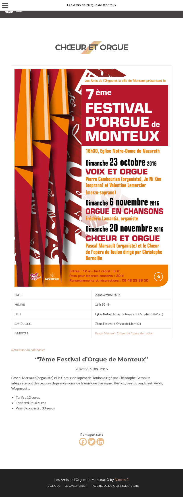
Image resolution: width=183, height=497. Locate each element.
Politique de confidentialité (115, 485)
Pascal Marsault (105, 333)
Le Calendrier (76, 485)
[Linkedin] (100, 442)
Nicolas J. (122, 480)
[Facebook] (83, 442)
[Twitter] (92, 442)
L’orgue (54, 485)
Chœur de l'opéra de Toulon (135, 333)
